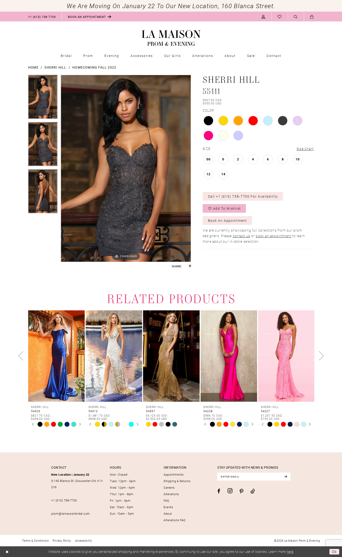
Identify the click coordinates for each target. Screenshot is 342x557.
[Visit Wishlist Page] (280, 16)
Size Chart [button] (305, 148)
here (290, 551)
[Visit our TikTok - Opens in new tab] (253, 491)
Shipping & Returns (177, 481)
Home (33, 67)
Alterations (171, 494)
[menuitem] (42, 16)
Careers (169, 487)
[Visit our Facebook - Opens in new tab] (218, 491)
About (168, 513)
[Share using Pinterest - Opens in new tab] (190, 266)
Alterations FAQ (175, 520)
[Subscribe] (285, 477)
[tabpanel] (42, 98)
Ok (334, 551)
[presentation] (56, 355)
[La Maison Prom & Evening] (171, 38)
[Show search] (296, 17)
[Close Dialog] (7, 552)
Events (168, 507)
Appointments (174, 474)
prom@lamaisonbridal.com (70, 513)
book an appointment (273, 236)
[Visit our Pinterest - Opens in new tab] (241, 491)
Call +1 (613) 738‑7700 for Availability (243, 196)
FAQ (166, 500)
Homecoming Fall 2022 (94, 67)
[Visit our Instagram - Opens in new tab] (230, 491)
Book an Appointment (227, 220)
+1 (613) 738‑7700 (64, 500)
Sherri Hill (55, 67)
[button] (263, 16)
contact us (241, 236)
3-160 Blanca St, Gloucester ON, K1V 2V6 (77, 480)
